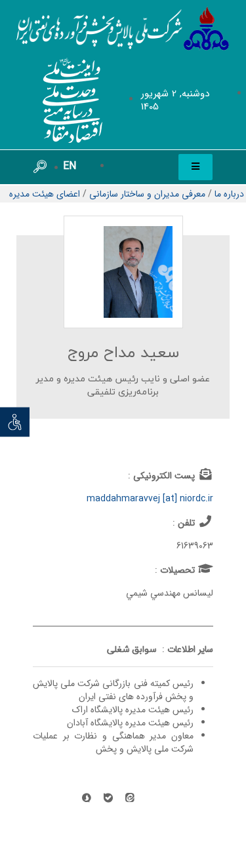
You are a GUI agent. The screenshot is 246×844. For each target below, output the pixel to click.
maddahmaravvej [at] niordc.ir (150, 498)
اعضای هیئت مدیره (44, 194)
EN (69, 166)
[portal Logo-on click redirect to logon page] (123, 29)
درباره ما (229, 194)
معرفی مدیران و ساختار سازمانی (147, 194)
